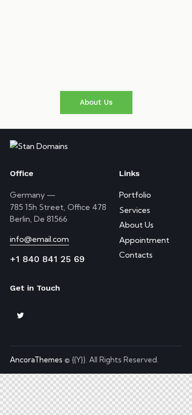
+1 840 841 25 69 (47, 259)
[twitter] (20, 315)
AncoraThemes (36, 359)
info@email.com (39, 239)
